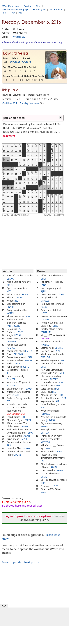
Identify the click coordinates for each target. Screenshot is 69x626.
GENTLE (58, 347)
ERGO (60, 470)
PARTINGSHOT (14, 325)
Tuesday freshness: (29, 103)
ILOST (44, 313)
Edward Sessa (15, 53)
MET (62, 373)
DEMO (44, 476)
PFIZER (44, 426)
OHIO (55, 325)
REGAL (17, 335)
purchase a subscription (34, 516)
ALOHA (19, 297)
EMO (30, 432)
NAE (58, 351)
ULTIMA (45, 432)
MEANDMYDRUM (16, 413)
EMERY (28, 351)
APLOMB (18, 354)
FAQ (13, 12)
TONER (26, 448)
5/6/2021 (26, 62)
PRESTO (25, 366)
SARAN (58, 451)
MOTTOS (45, 442)
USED (56, 486)
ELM (63, 398)
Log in (9, 516)
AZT (21, 329)
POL (43, 407)
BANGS (44, 307)
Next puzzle (31, 562)
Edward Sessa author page (15, 9)
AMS (57, 385)
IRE (16, 300)
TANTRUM (46, 332)
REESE (25, 426)
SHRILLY (45, 300)
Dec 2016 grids (39, 9)
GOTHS (45, 319)
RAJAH (25, 294)
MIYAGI (45, 338)
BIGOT (10, 285)
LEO (54, 391)
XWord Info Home (11, 6)
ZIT (23, 417)
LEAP (17, 363)
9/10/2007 (15, 62)
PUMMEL (11, 385)
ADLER (54, 467)
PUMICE (11, 347)
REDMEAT (46, 413)
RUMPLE (12, 341)
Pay (20, 12)
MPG (9, 291)
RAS (9, 445)
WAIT (61, 294)
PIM (48, 448)
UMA (43, 366)
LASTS (20, 332)
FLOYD (28, 388)
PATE (30, 357)
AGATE (27, 435)
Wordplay (19, 36)
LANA (43, 285)
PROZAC (45, 344)
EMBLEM (45, 357)
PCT (57, 388)
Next (38, 6)
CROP (43, 278)
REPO (43, 483)
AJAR (43, 291)
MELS (43, 492)
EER (61, 395)
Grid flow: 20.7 (9, 103)
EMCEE (28, 360)
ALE (57, 401)
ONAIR (10, 307)
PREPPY (54, 379)
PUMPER (11, 379)
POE (61, 382)
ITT (8, 401)
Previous (28, 6)
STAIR (16, 395)
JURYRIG (50, 420)
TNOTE (44, 461)
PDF (5, 12)
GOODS (17, 454)
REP (62, 360)
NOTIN (10, 313)
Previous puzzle (11, 562)
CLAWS (10, 278)
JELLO (9, 373)
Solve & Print (56, 9)
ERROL (28, 420)
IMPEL (24, 439)
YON (28, 316)
